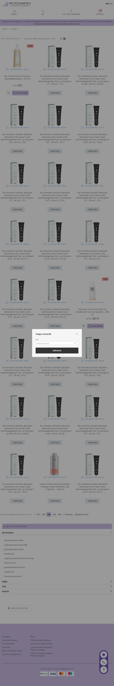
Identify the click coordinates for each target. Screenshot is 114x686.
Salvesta (57, 350)
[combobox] (57, 343)
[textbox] (56, 343)
